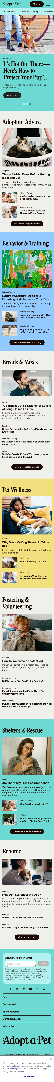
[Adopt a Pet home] (11, 4)
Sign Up (36, 4)
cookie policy (16, 1069)
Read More (12, 95)
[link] (41, 977)
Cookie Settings (27, 1077)
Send (43, 963)
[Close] (51, 1059)
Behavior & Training (29, 12)
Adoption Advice (9, 12)
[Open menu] (48, 4)
